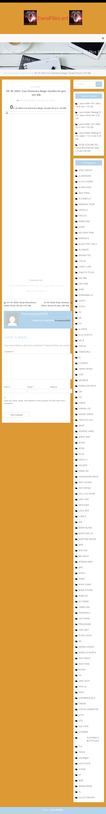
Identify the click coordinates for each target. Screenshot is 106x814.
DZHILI (82, 306)
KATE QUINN (85, 482)
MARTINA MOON (87, 539)
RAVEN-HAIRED (86, 646)
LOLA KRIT (84, 510)
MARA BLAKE (85, 527)
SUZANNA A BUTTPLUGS (93, 739)
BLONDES (84, 249)
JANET (82, 425)
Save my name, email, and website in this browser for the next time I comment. (35, 402)
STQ (81, 720)
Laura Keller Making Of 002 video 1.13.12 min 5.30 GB (88, 135)
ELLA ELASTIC (86, 334)
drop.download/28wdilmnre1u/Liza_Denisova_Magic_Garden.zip (36, 285)
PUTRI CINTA (85, 635)
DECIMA (83, 278)
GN (80, 391)
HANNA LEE (85, 408)
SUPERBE (35, 87)
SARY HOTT (84, 680)
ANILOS (82, 215)
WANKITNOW (85, 786)
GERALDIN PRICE (87, 385)
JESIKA (82, 442)
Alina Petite (84, 193)
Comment (9, 351)
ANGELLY (83, 210)
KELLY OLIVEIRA (87, 493)
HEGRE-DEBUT (86, 414)
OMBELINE (84, 607)
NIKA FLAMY (85, 584)
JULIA (81, 454)
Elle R (81, 340)
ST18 (81, 715)
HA (80, 397)
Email (30, 387)
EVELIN (82, 346)
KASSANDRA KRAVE (88, 476)
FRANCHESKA (85, 368)
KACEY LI (83, 459)
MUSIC (82, 573)
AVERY (82, 227)
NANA (82, 578)
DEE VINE (83, 283)
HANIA (82, 402)
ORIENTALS (84, 612)
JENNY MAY (84, 437)
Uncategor (84, 757)
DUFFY (82, 300)
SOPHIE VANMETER (88, 709)
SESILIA (82, 686)
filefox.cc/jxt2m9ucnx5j (36, 291)
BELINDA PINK (86, 232)
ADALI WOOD (85, 170)
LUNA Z (82, 516)
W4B (81, 780)
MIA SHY (83, 550)
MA (80, 522)
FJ (79, 357)
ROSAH (82, 669)
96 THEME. (58, 810)
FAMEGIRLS (85, 351)
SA (80, 675)
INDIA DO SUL (86, 419)
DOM (81, 289)
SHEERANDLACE (87, 698)
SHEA (81, 692)
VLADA (82, 769)
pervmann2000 (27, 100)
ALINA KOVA (85, 187)
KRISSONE (84, 505)
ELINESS (83, 329)
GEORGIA (83, 380)
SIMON (82, 703)
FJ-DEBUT (83, 363)
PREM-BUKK (85, 624)
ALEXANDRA (85, 175)
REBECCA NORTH (87, 652)
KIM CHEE (84, 499)
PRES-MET (84, 629)
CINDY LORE (85, 266)
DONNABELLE (86, 295)
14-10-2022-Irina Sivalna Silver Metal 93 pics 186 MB (55, 304)
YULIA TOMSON (87, 797)
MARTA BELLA (86, 533)
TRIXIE (82, 752)
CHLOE (82, 261)
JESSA (81, 448)
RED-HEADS (85, 658)
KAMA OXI (84, 471)
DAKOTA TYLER (86, 272)
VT (80, 774)
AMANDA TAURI (87, 204)
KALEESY (83, 465)
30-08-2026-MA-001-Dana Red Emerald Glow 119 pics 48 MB (87, 147)
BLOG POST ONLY (88, 244)
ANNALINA (84, 221)
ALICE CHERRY (86, 181)
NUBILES (83, 595)
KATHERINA (85, 488)
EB (80, 317)
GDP (81, 374)
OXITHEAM (84, 618)
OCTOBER (84, 601)
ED (80, 323)
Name (7, 387)
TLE (80, 746)
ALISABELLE (85, 198)
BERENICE (84, 238)
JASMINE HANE (86, 431)
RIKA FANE (84, 663)
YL (80, 791)
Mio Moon (84, 556)
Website (53, 387)
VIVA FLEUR (84, 763)
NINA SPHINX (86, 590)
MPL (81, 567)
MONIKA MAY (86, 561)
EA (80, 312)
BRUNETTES (85, 255)
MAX (81, 544)
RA (80, 641)
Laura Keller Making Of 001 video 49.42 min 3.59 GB (88, 115)
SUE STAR (83, 726)
